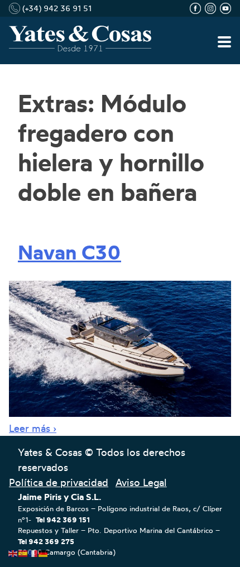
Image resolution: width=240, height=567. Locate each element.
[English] (13, 551)
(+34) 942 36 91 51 (56, 8)
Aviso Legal (141, 482)
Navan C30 (69, 252)
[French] (33, 551)
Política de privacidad (58, 482)
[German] (44, 551)
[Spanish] (23, 551)
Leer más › (32, 428)
